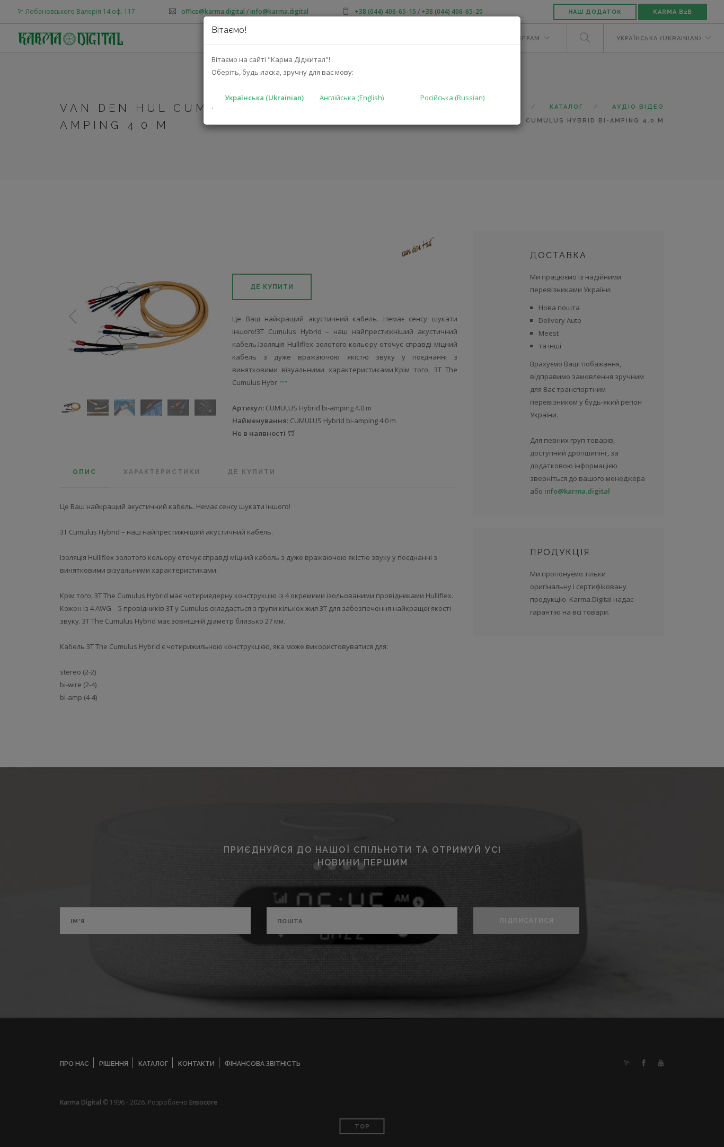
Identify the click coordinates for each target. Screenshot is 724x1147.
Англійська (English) (352, 97)
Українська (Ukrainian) (264, 97)
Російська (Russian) (452, 97)
